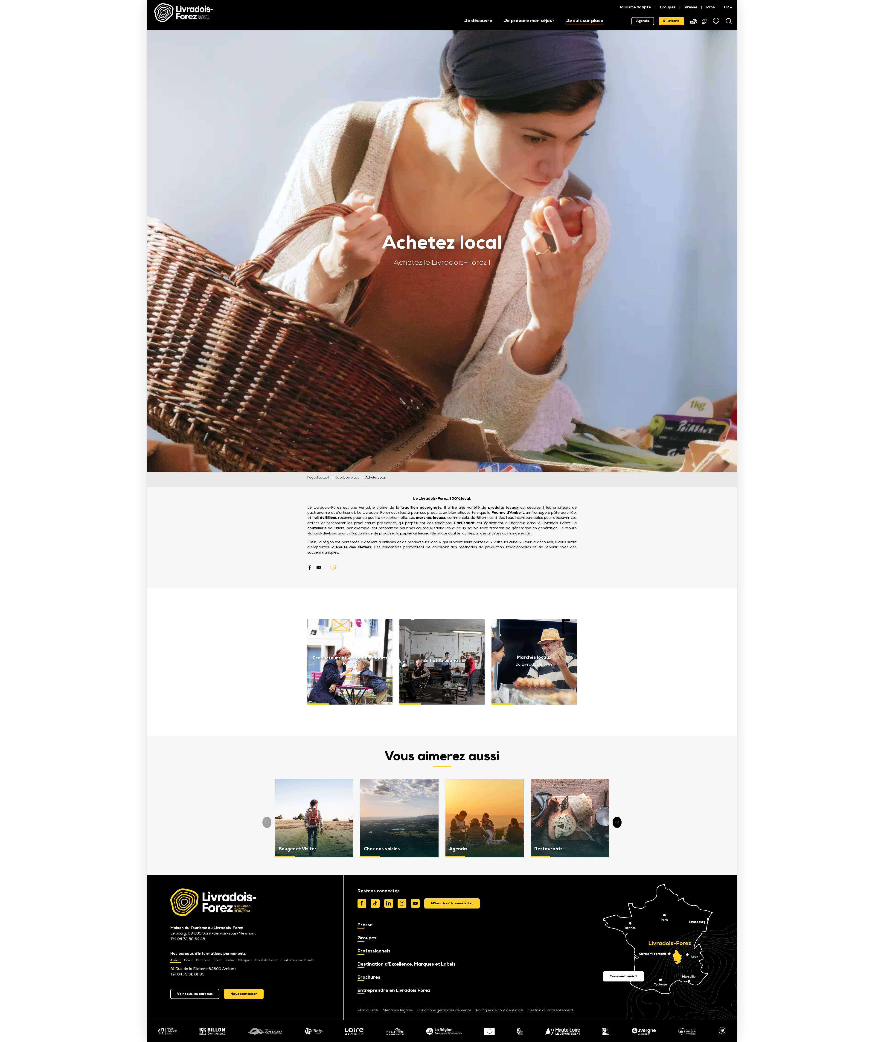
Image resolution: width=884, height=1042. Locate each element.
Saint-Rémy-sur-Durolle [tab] (297, 960)
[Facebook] (362, 903)
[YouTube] (415, 903)
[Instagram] (402, 903)
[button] (725, 7)
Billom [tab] (188, 960)
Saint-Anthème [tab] (266, 960)
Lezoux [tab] (229, 960)
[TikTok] (375, 903)
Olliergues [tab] (245, 960)
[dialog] (452, 903)
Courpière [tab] (202, 960)
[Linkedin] (388, 903)
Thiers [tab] (217, 960)
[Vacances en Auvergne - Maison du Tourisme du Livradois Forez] (183, 12)
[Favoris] (716, 21)
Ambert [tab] (175, 960)
